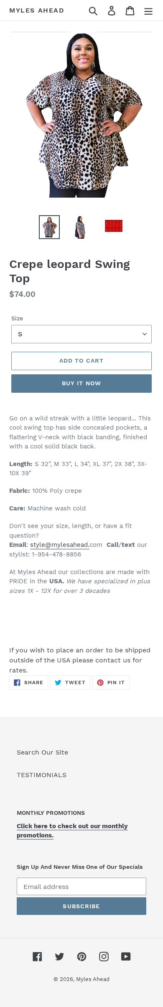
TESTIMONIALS (41, 775)
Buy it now (81, 383)
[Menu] (148, 10)
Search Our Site (42, 752)
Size (17, 318)
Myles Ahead (37, 10)
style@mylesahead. (59, 545)
